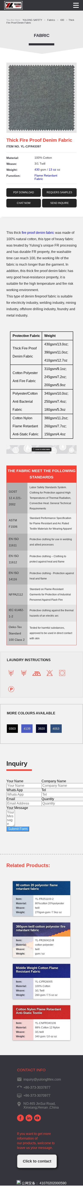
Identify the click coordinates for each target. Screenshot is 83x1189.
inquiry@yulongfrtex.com (42, 1079)
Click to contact (37, 1161)
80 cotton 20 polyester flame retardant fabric (37, 886)
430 (37, 169)
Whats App (14, 790)
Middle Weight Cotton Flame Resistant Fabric (37, 969)
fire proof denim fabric (38, 232)
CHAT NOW (23, 203)
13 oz (52, 169)
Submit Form (17, 829)
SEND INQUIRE (59, 203)
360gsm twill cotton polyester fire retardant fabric (40, 928)
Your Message (17, 808)
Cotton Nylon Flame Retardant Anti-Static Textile (38, 1011)
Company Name (54, 781)
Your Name (14, 781)
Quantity (48, 799)
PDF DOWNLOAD (23, 192)
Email (10, 799)
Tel (44, 790)
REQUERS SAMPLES (59, 192)
